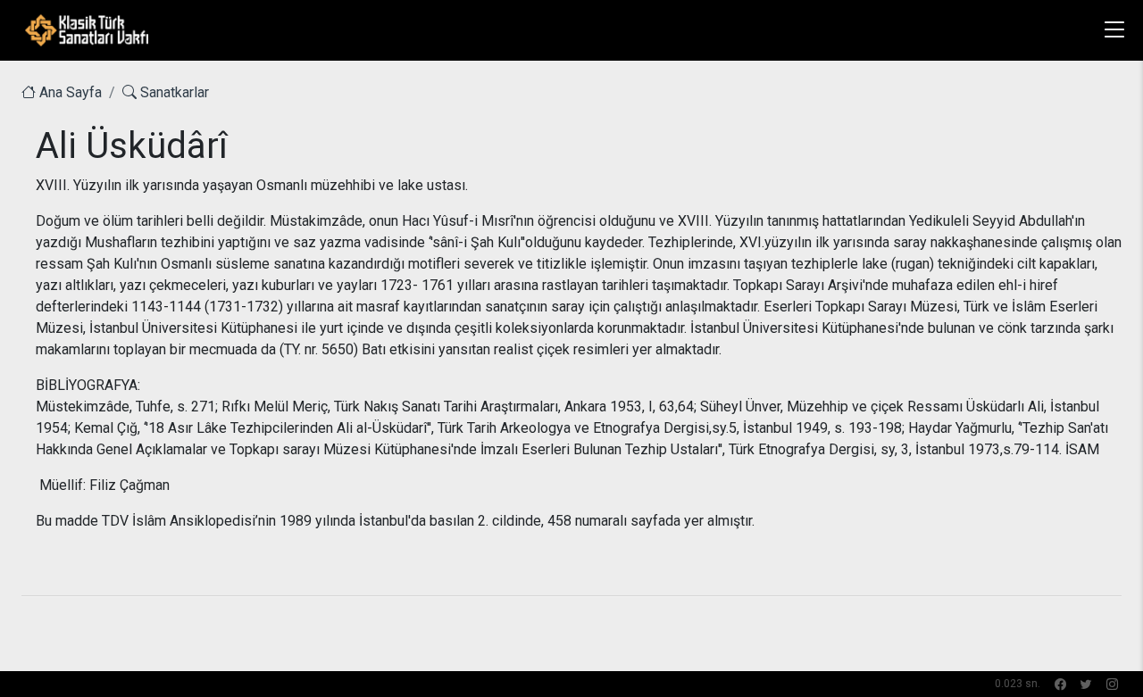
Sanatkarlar (173, 92)
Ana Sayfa (69, 92)
